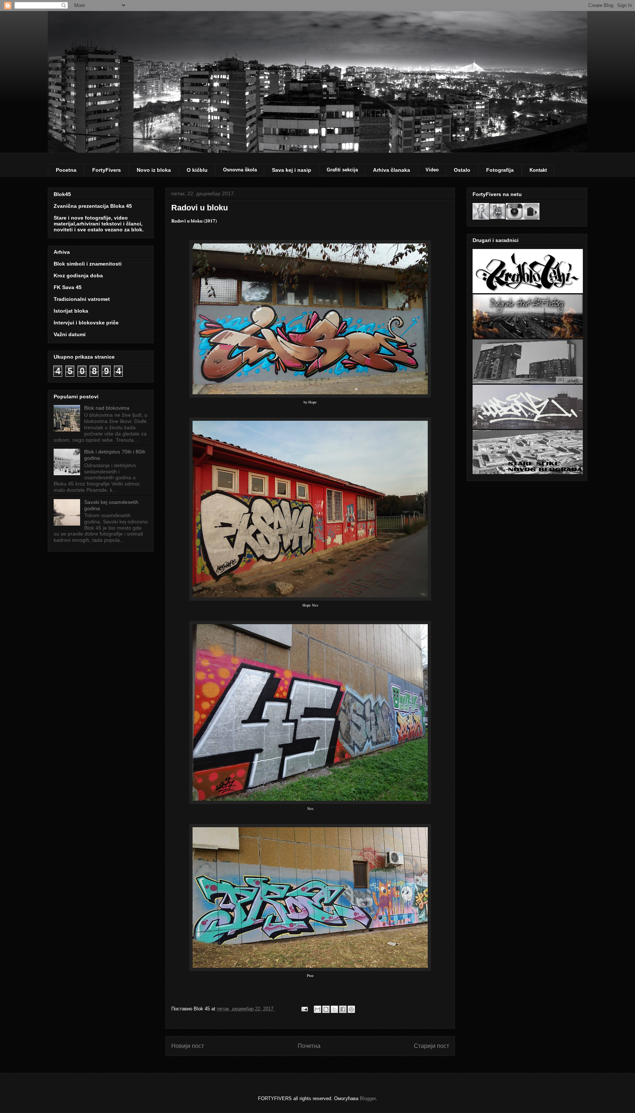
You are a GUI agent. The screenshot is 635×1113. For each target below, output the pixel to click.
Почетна (309, 1046)
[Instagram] (514, 218)
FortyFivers (106, 170)
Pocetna (66, 170)
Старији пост (431, 1046)
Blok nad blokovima (106, 408)
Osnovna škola (240, 170)
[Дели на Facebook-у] (343, 1009)
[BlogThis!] (326, 1009)
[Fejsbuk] (481, 218)
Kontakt (538, 170)
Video (432, 170)
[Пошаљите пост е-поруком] (304, 1008)
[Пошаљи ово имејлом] (317, 1009)
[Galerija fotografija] (531, 218)
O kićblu (197, 170)
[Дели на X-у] (334, 1009)
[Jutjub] (497, 218)
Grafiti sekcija (342, 170)
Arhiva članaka (391, 170)
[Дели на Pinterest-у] (351, 1009)
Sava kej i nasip (291, 170)
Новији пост (187, 1046)
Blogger (368, 1098)
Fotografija (500, 170)
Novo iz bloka (154, 170)
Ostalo (462, 170)
